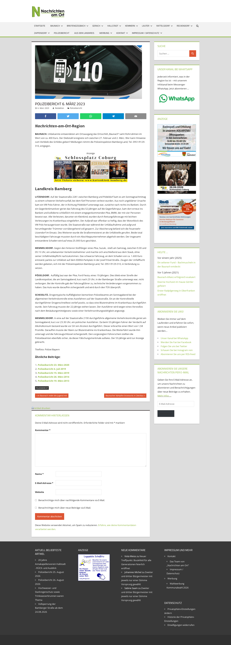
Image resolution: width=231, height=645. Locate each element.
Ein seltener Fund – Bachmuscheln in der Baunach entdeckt (176, 264)
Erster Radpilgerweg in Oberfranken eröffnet (176, 292)
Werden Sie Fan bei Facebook (176, 342)
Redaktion (59, 108)
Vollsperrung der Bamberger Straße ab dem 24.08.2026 (49, 608)
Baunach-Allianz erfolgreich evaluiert (176, 277)
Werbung (104, 33)
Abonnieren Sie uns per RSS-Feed (178, 354)
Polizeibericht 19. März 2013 (53, 380)
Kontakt (120, 33)
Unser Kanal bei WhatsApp (174, 338)
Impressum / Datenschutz (145, 33)
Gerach (96, 25)
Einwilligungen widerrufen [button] (181, 625)
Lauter (145, 25)
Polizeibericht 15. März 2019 (53, 372)
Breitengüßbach (76, 25)
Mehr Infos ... (164, 395)
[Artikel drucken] (33, 408)
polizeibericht (42, 388)
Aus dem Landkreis (84, 33)
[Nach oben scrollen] (226, 640)
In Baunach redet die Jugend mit (52, 396)
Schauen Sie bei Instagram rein (177, 350)
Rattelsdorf (163, 25)
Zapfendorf (40, 33)
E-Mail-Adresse (44, 483)
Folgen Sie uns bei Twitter (174, 346)
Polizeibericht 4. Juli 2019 (52, 368)
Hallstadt (112, 25)
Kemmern (130, 25)
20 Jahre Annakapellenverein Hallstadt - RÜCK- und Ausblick (50, 564)
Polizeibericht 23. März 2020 (53, 364)
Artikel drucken (42, 408)
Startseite (39, 25)
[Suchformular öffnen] (198, 25)
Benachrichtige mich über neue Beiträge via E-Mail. (64, 507)
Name (39, 473)
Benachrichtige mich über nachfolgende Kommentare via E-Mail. (71, 500)
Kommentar (42, 430)
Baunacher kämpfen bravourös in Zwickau (124, 396)
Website (39, 492)
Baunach (55, 25)
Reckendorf (183, 25)
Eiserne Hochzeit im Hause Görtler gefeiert (175, 283)
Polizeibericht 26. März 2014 (53, 376)
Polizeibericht (61, 33)
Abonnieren (166, 413)
